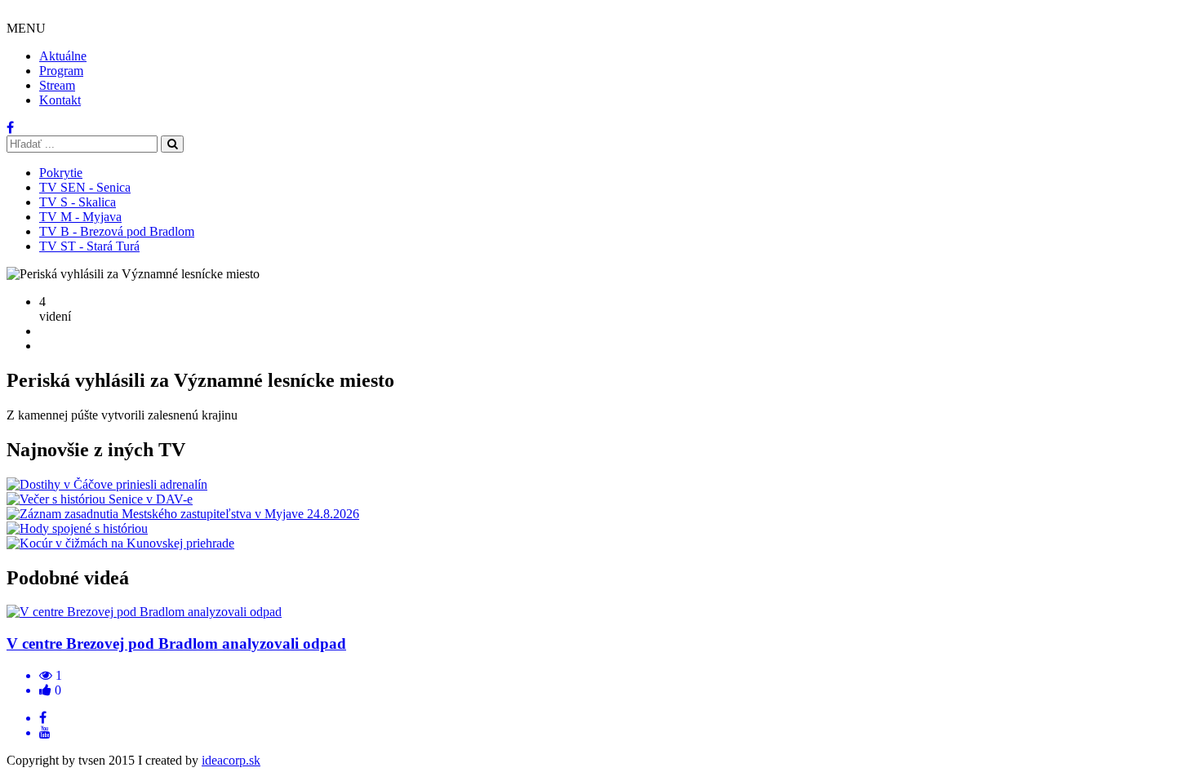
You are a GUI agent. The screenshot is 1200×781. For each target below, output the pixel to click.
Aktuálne (63, 56)
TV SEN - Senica (85, 187)
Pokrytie (60, 173)
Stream (57, 85)
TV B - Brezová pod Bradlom (116, 231)
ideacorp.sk (231, 760)
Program (61, 71)
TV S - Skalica (77, 202)
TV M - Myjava (80, 217)
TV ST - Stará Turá (89, 246)
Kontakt (60, 100)
